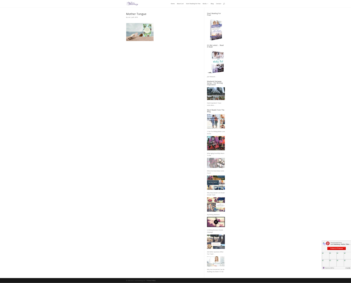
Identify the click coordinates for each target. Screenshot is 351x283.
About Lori (180, 3)
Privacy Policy (151, 280)
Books (205, 3)
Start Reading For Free (193, 3)
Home (173, 3)
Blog (212, 3)
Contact (218, 3)
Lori (129, 17)
